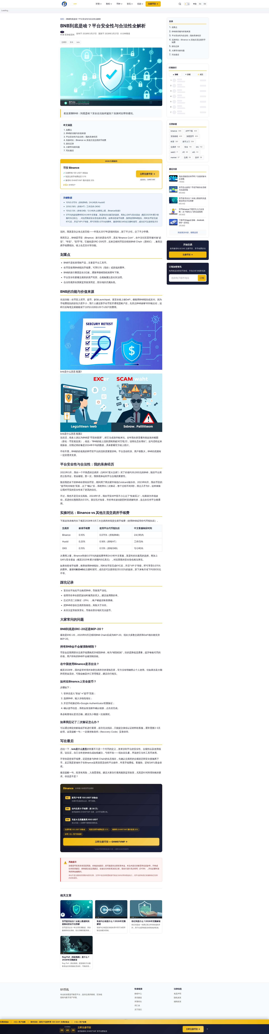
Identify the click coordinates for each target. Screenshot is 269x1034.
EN (205, 4)
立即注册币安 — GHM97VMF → (111, 841)
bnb (78, 42)
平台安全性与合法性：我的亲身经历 (186, 35)
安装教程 (176, 136)
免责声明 (177, 993)
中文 (195, 4)
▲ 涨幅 (175, 74)
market (175, 157)
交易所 (64, 42)
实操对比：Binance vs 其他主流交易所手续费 (189, 41)
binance (176, 131)
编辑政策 (177, 1001)
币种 (118, 4)
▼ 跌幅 (188, 74)
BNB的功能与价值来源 (181, 31)
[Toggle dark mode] (187, 4)
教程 (108, 4)
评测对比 (138, 1001)
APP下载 (191, 131)
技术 (198, 157)
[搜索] (180, 4)
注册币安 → (153, 4)
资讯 (129, 4)
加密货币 (192, 136)
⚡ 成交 (200, 74)
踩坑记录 (175, 46)
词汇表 (137, 1005)
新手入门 (188, 142)
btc (199, 147)
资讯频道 (138, 997)
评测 (98, 4)
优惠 (139, 4)
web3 (174, 152)
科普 (174, 142)
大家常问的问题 (178, 50)
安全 (71, 42)
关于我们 (138, 1009)
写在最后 (175, 54)
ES (200, 4)
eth (195, 152)
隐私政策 (177, 997)
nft (185, 152)
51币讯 (64, 989)
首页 (62, 19)
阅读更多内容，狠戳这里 (188, 232)
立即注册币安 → (147, 174)
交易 (187, 157)
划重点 (174, 27)
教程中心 (138, 993)
